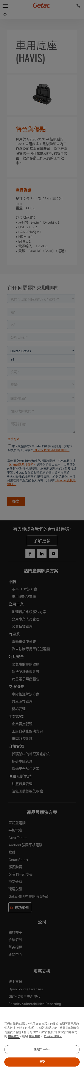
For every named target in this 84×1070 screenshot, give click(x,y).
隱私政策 (13, 1036)
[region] (42, 1038)
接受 (42, 1062)
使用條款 (34, 1036)
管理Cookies (42, 1049)
